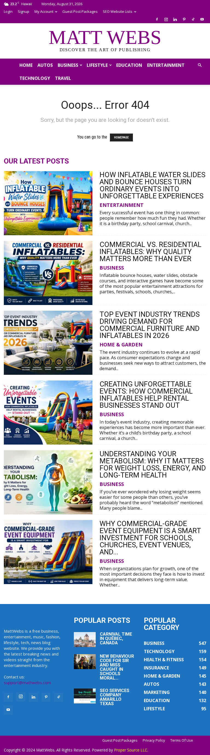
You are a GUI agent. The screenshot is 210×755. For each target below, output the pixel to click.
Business (68, 65)
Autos (45, 65)
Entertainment (166, 65)
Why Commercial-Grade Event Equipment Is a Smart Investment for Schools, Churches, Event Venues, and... (150, 538)
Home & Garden (121, 344)
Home (26, 65)
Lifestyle (97, 65)
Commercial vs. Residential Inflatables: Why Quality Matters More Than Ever (151, 251)
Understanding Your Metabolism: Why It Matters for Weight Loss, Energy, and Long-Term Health (153, 464)
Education (129, 65)
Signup (23, 11)
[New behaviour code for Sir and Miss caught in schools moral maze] (85, 661)
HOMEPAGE (121, 137)
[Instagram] (166, 19)
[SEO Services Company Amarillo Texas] (85, 695)
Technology (34, 78)
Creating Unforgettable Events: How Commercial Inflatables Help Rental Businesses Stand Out (146, 394)
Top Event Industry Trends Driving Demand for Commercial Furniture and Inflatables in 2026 (150, 325)
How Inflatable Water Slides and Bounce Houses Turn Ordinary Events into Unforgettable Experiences (152, 185)
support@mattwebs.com (27, 682)
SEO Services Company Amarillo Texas (114, 697)
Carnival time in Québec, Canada (116, 638)
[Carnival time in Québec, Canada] (85, 639)
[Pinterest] (184, 19)
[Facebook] (157, 19)
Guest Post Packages (80, 11)
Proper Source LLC (130, 750)
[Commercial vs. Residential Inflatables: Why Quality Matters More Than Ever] (48, 273)
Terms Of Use (181, 740)
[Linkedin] (175, 19)
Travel (63, 78)
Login (8, 11)
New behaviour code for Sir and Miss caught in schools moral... (117, 667)
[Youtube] (202, 19)
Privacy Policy (154, 740)
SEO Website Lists (117, 11)
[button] (199, 65)
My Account (43, 11)
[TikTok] (193, 19)
